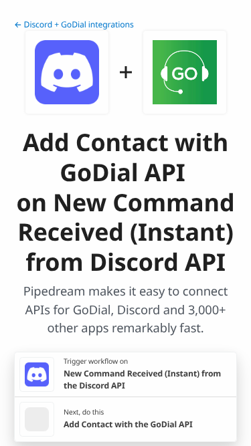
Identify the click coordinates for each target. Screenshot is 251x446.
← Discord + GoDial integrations (74, 24)
